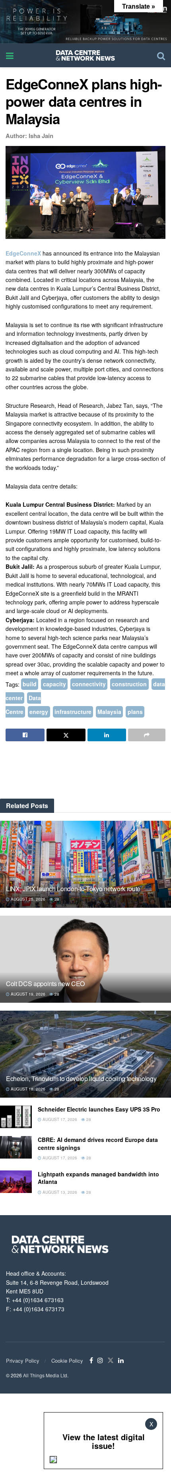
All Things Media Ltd (45, 1375)
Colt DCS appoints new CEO (45, 983)
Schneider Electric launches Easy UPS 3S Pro (99, 1109)
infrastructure (72, 712)
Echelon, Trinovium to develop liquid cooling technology (81, 1078)
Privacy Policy (22, 1360)
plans (135, 712)
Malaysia (109, 712)
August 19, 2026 (27, 994)
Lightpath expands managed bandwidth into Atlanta (98, 1178)
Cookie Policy (67, 1360)
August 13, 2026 (59, 1192)
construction (129, 684)
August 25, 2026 (27, 899)
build (30, 684)
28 (56, 899)
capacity (54, 684)
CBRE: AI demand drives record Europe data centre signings (98, 1143)
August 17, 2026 (59, 1119)
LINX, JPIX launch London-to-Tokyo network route (73, 888)
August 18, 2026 (27, 1089)
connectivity (89, 684)
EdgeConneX (23, 253)
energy (38, 712)
